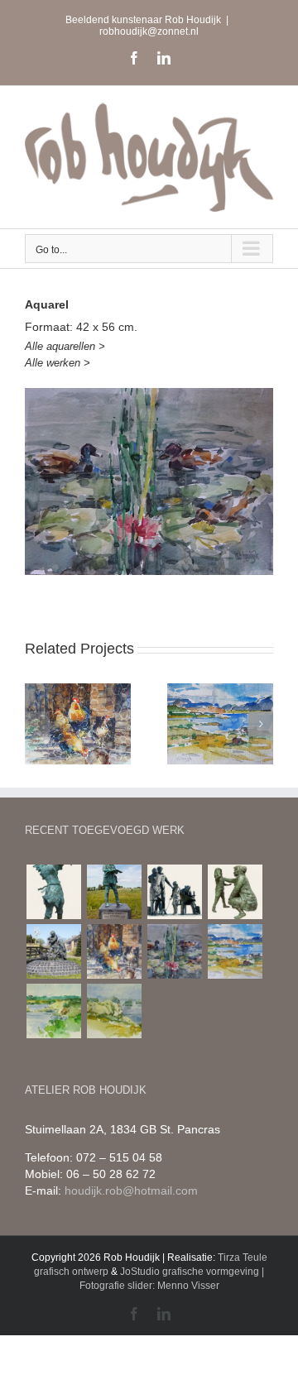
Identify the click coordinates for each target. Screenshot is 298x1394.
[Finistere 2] (113, 1011)
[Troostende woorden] (234, 892)
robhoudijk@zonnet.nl (149, 31)
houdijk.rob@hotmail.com (131, 1190)
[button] (37, 723)
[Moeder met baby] (53, 892)
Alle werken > (57, 363)
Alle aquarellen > (65, 346)
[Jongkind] (113, 892)
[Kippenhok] (113, 951)
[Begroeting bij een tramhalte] (174, 892)
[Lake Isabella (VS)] (234, 951)
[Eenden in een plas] (174, 951)
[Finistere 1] (53, 1011)
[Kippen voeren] (53, 951)
